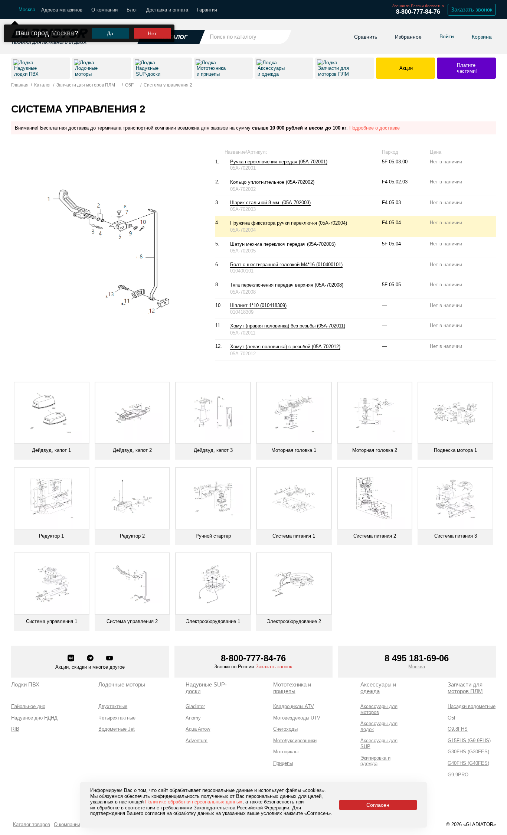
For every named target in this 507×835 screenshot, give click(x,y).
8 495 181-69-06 (417, 658)
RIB (15, 729)
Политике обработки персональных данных (193, 802)
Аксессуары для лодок (379, 726)
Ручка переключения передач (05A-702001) (278, 161)
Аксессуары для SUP (379, 743)
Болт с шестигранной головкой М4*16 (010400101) (286, 264)
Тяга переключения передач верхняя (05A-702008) (286, 285)
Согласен (377, 805)
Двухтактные (112, 706)
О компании (104, 10)
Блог (132, 10)
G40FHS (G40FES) (468, 763)
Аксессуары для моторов (379, 709)
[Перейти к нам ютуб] (109, 659)
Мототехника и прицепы (292, 687)
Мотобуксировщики (295, 740)
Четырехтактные (116, 718)
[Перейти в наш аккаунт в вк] (72, 659)
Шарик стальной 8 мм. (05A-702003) (270, 202)
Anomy (193, 718)
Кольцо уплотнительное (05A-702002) (272, 182)
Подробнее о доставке (374, 128)
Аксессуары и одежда (378, 687)
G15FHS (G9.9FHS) (469, 740)
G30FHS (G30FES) (468, 751)
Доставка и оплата (167, 10)
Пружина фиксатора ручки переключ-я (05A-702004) (288, 223)
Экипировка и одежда (375, 761)
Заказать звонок (472, 9)
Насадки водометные (471, 706)
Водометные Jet (116, 729)
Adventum (196, 740)
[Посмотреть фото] (318, 182)
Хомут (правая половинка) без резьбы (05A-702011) (287, 326)
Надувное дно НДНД (34, 718)
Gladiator (195, 706)
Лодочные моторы (121, 684)
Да (110, 33)
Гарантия (207, 10)
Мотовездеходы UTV (296, 718)
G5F (452, 718)
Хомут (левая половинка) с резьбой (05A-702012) (285, 346)
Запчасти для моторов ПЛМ (465, 687)
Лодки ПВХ (25, 684)
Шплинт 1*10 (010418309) (258, 305)
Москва (62, 33)
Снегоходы (285, 729)
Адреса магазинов (61, 10)
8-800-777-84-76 (418, 12)
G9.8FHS (458, 729)
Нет (152, 33)
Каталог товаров (31, 824)
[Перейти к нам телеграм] (91, 659)
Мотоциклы (285, 751)
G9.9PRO (458, 774)
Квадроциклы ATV (293, 706)
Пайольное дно (28, 706)
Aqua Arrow (198, 729)
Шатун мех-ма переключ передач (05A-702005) (283, 244)
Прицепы (283, 763)
